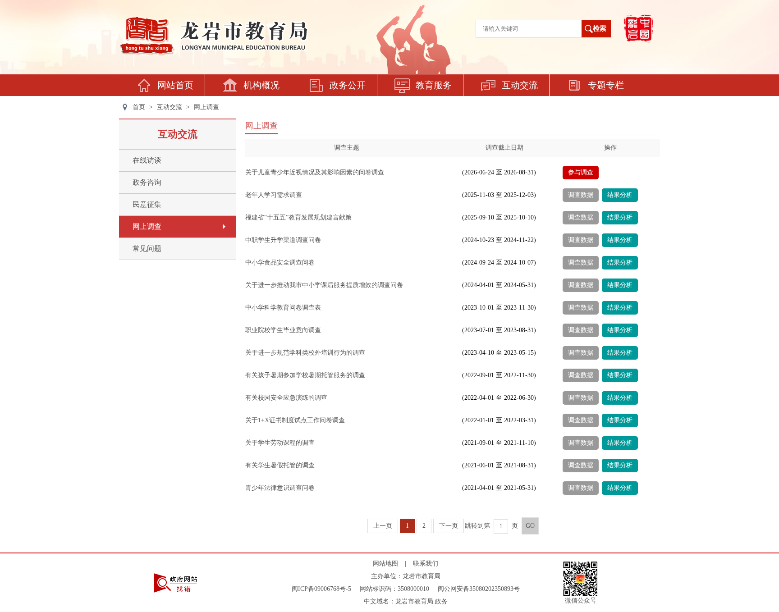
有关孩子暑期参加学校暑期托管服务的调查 (305, 375)
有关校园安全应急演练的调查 (286, 397)
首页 (139, 107)
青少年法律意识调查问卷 (280, 487)
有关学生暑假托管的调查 (280, 465)
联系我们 (425, 563)
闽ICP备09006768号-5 (321, 588)
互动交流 (520, 85)
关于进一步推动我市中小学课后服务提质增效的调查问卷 (324, 285)
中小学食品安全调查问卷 (280, 262)
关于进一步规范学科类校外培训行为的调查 (305, 352)
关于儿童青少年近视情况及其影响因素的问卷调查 (314, 172)
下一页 (448, 525)
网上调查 (206, 107)
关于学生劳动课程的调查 (280, 442)
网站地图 (385, 563)
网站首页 (175, 85)
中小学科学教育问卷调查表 (283, 307)
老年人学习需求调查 (273, 195)
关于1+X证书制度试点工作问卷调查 (295, 420)
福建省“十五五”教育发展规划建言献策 (298, 217)
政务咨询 (147, 182)
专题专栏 (606, 85)
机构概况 (261, 85)
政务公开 (348, 85)
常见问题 (147, 248)
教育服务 (434, 85)
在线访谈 (147, 160)
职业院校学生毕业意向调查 (283, 330)
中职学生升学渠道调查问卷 (283, 240)
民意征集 (147, 204)
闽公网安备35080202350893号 (479, 588)
